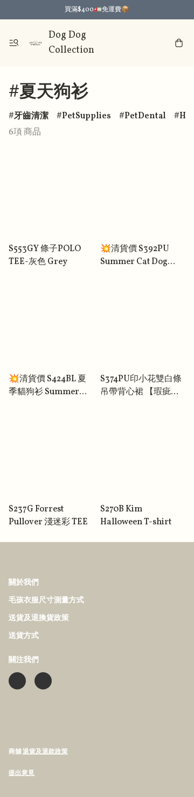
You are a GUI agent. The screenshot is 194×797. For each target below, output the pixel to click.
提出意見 (21, 773)
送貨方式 (24, 636)
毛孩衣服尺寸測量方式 (46, 600)
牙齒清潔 (31, 116)
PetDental (145, 116)
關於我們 (24, 583)
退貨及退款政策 (45, 752)
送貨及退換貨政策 (39, 618)
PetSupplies (86, 116)
